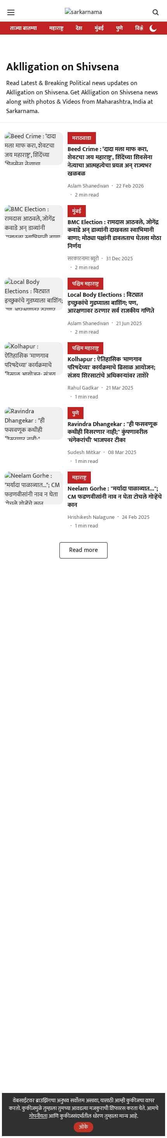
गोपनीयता (38, 1116)
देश (79, 28)
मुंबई (99, 28)
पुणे (119, 28)
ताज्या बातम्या (23, 28)
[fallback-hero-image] (36, 165)
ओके (83, 1126)
